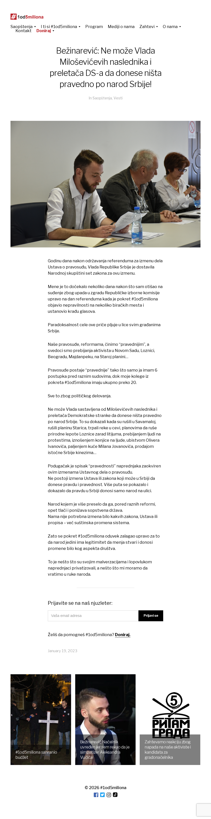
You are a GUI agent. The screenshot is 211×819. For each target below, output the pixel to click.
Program (94, 27)
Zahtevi (147, 27)
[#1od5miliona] (27, 16)
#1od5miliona (113, 787)
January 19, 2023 (62, 651)
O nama (170, 27)
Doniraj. (122, 634)
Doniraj (43, 31)
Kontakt (23, 31)
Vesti (118, 98)
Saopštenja (22, 27)
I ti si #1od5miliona (59, 27)
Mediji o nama (121, 27)
